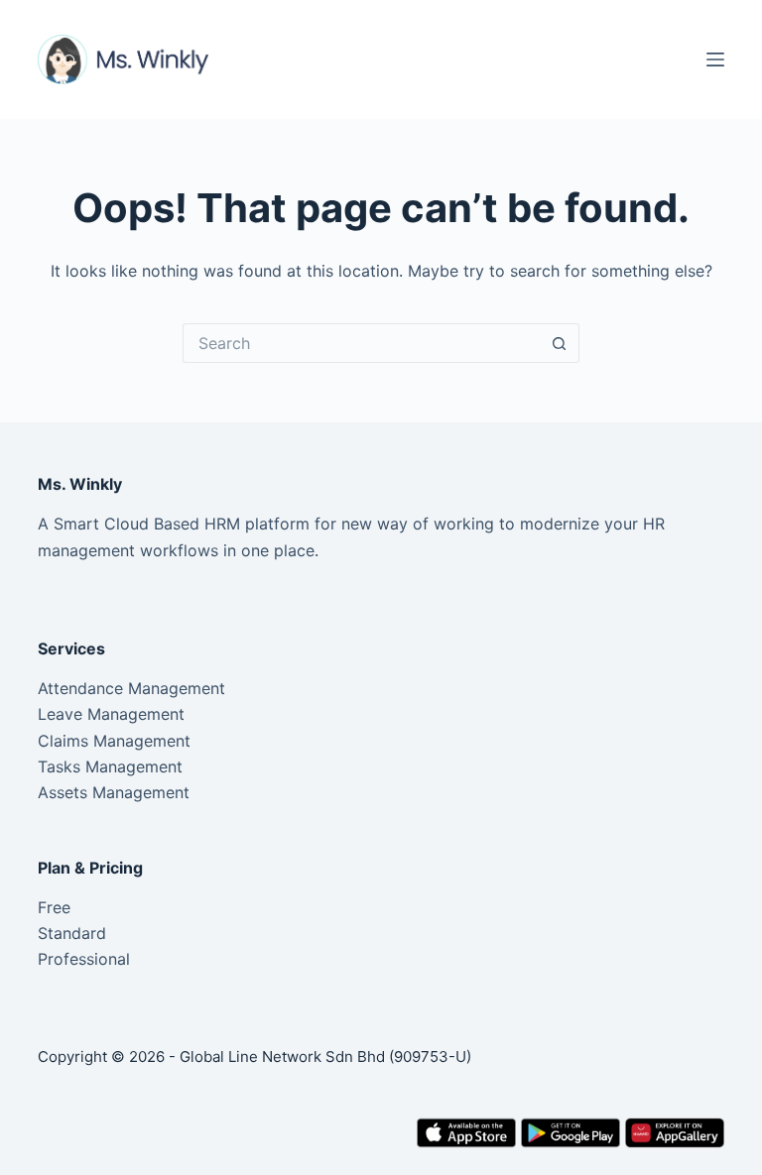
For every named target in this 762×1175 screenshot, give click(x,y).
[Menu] (715, 59)
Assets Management (114, 792)
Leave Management (111, 714)
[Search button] (559, 343)
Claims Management (114, 741)
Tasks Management (110, 766)
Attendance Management (131, 688)
